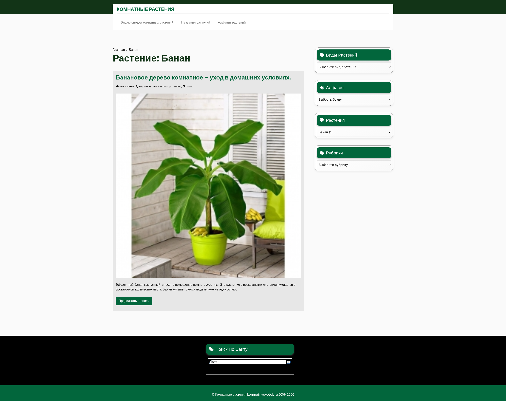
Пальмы (188, 86)
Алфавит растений (232, 22)
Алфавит (335, 88)
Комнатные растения (145, 9)
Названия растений (195, 22)
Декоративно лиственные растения (158, 86)
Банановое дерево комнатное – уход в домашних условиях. (203, 77)
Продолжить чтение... (134, 301)
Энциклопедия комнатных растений (147, 22)
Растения (335, 120)
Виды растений (341, 55)
